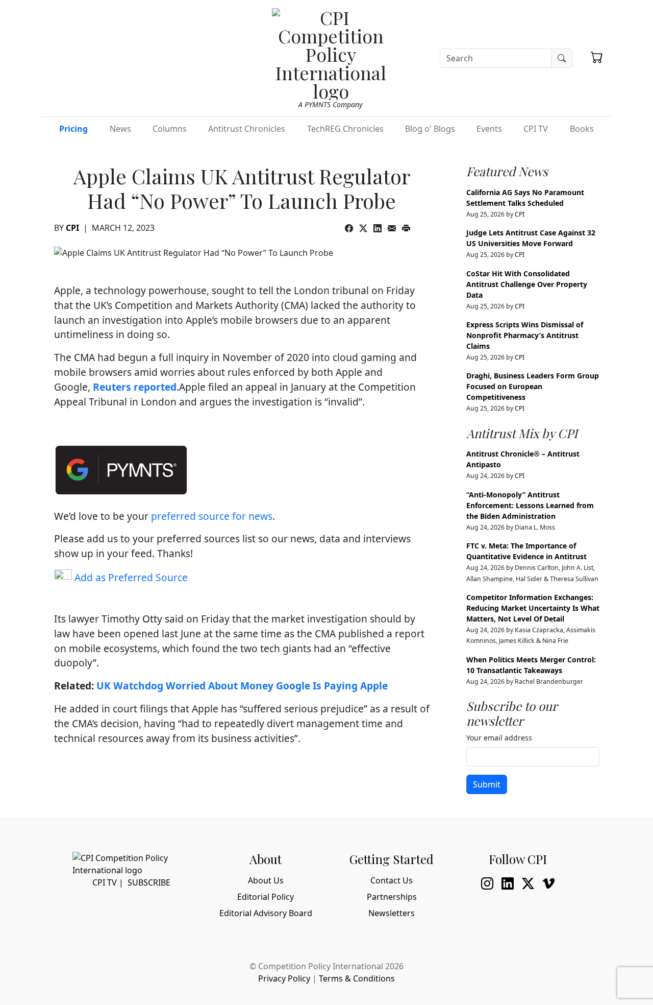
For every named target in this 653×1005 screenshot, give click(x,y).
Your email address (499, 738)
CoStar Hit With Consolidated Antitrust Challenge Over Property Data (526, 284)
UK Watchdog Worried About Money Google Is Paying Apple (242, 685)
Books (582, 128)
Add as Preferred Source (130, 577)
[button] (597, 57)
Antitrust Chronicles (246, 128)
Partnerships (392, 896)
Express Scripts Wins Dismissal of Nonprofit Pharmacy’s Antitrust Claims (524, 335)
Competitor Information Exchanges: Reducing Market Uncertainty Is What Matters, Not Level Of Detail (532, 608)
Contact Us (391, 880)
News (120, 128)
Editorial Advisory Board (265, 913)
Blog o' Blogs (430, 128)
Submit (486, 784)
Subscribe (149, 882)
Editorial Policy (265, 896)
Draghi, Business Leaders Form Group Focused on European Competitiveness (532, 386)
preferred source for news (211, 516)
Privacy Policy (284, 978)
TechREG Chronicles (345, 128)
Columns (170, 128)
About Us (266, 880)
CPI (72, 227)
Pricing (73, 128)
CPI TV (535, 128)
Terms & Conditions (357, 978)
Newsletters (391, 913)
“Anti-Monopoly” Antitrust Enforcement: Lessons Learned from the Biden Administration (530, 505)
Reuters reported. (136, 387)
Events (489, 128)
